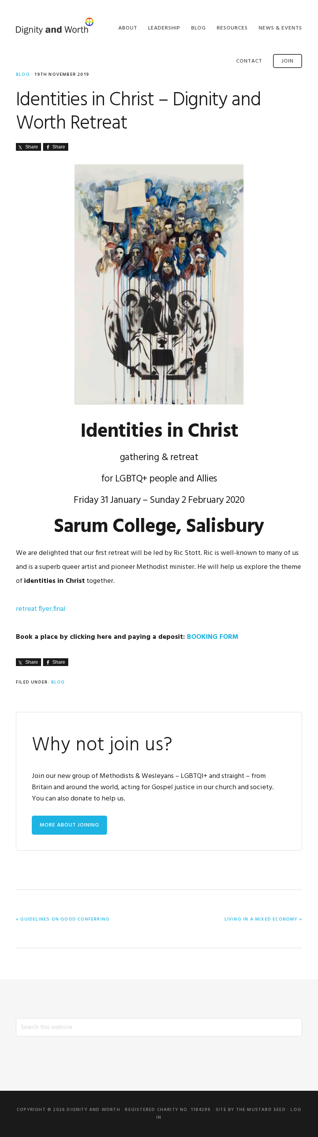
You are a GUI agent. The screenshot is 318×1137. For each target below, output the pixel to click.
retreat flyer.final (41, 609)
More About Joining (69, 825)
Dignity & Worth (54, 26)
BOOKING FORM (213, 637)
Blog (58, 682)
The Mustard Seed (261, 1110)
